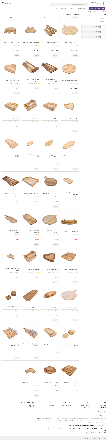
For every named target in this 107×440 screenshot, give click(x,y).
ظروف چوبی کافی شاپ (92, 12)
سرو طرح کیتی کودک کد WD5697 (31, 42)
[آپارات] (27, 406)
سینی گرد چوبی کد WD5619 (71, 231)
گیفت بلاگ (72, 8)
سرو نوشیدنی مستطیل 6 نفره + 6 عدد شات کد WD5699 (11, 345)
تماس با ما (55, 8)
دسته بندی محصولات (96, 8)
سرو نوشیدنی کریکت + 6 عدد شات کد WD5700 (30, 345)
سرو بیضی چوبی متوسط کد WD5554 (52, 156)
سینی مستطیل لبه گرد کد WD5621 (31, 194)
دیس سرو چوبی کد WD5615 (32, 307)
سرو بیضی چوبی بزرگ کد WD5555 (70, 156)
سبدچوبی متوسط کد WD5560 (32, 118)
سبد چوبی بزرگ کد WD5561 (51, 118)
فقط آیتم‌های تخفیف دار (94, 32)
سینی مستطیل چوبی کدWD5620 (12, 194)
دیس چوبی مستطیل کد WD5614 (50, 345)
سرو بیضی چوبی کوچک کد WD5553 (33, 156)
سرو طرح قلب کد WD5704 (52, 269)
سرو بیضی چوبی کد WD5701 (51, 307)
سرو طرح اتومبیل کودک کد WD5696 (30, 383)
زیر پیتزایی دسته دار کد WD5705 (70, 42)
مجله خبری (52, 405)
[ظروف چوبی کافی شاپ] (53, 412)
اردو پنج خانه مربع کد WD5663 (71, 269)
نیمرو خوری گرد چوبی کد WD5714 (50, 194)
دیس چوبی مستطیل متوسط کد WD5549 (13, 156)
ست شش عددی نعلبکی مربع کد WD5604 (71, 345)
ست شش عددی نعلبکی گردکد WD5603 (13, 307)
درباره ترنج (63, 8)
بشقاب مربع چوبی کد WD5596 (71, 383)
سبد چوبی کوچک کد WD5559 (12, 118)
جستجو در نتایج (101, 18)
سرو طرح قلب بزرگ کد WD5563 (12, 80)
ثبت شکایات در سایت (66, 405)
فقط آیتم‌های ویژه (95, 37)
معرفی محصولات (67, 403)
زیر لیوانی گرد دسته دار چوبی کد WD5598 (13, 269)
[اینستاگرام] (33, 406)
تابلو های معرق (102, 403)
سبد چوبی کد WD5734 (33, 269)
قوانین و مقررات (85, 405)
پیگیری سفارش (102, 405)
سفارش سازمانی (81, 8)
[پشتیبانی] (30, 406)
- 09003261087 (73, 426)
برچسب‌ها (100, 12)
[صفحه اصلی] (105, 12)
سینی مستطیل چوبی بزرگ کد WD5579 (52, 80)
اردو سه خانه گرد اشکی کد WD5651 (70, 80)
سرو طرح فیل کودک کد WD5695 (12, 42)
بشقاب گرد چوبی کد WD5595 (51, 383)
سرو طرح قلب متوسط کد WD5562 (70, 118)
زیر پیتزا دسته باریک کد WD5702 (70, 307)
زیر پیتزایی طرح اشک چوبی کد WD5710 (51, 231)
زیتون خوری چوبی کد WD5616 (51, 42)
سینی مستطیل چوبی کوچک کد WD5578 (32, 80)
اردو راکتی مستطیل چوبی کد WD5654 (13, 231)
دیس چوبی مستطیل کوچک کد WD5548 (71, 194)
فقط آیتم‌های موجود (94, 27)
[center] (86, 4)
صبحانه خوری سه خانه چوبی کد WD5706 (32, 231)
